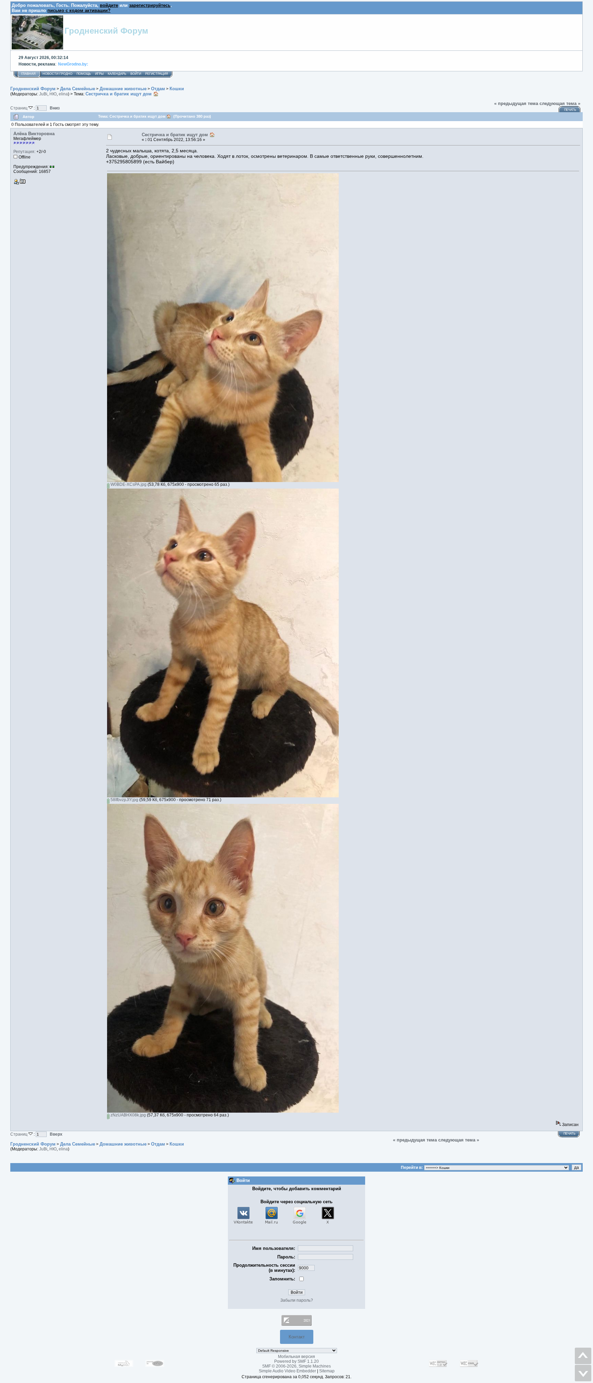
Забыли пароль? (296, 1300)
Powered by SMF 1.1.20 (296, 1361)
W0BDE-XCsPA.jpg (128, 484)
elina (63, 94)
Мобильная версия (296, 1356)
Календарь (117, 73)
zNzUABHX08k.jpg (127, 1115)
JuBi (43, 94)
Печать (570, 110)
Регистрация (156, 73)
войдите (109, 5)
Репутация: (24, 151)
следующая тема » (559, 103)
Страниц (19, 108)
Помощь (84, 73)
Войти (135, 73)
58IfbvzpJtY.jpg (123, 799)
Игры (99, 73)
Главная (28, 73)
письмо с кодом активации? (79, 10)
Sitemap (327, 1371)
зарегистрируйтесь (150, 5)
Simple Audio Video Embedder (287, 1371)
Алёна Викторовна (34, 133)
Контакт (297, 1336)
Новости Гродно (57, 73)
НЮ (53, 94)
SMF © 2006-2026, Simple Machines (296, 1366)
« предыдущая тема (516, 103)
